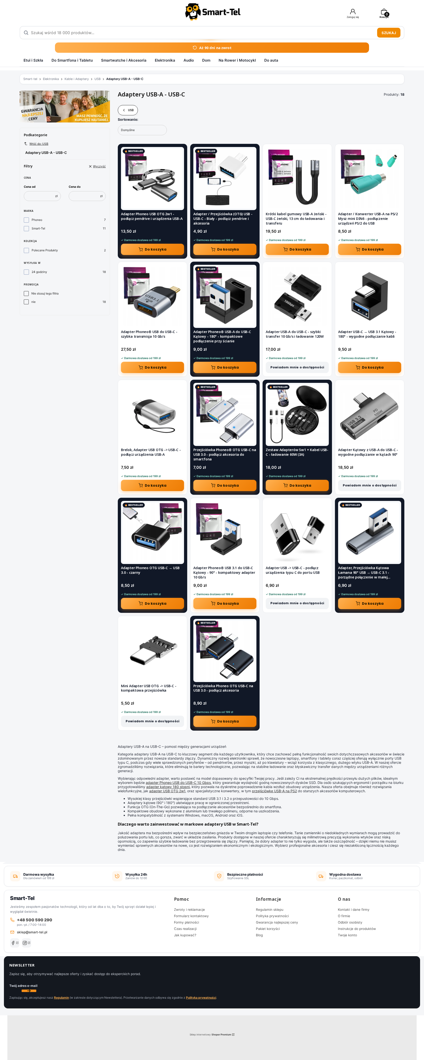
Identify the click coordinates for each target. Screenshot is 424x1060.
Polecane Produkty (45, 250)
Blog (259, 935)
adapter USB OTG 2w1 (167, 791)
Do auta (271, 60)
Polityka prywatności (272, 916)
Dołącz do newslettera (29, 990)
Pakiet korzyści (268, 929)
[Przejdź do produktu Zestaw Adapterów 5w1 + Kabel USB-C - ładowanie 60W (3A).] (297, 414)
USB (97, 79)
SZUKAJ (389, 33)
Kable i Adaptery (77, 79)
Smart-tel (30, 79)
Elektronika (165, 60)
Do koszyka (156, 249)
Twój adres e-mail (23, 986)
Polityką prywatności (201, 997)
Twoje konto (347, 935)
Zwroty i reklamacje (189, 910)
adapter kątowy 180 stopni (168, 787)
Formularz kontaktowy (191, 916)
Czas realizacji (185, 929)
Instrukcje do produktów (357, 929)
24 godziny (39, 272)
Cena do (74, 186)
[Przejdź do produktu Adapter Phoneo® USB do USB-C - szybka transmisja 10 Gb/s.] (152, 296)
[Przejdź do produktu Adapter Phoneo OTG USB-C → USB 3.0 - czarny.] (152, 532)
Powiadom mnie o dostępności (297, 367)
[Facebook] (14, 943)
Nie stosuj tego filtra (45, 293)
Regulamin (61, 997)
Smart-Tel (38, 228)
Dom (206, 60)
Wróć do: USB (38, 144)
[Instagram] (26, 943)
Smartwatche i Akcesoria (123, 60)
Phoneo (37, 220)
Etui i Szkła (33, 60)
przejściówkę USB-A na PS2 (274, 791)
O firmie (344, 916)
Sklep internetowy (210, 1034)
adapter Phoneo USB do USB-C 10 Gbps (178, 782)
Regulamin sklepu (269, 910)
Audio (189, 60)
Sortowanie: (128, 119)
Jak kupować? (185, 935)
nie (33, 302)
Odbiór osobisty (350, 922)
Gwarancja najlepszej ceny (277, 922)
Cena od (30, 186)
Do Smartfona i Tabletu (72, 60)
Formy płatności (186, 922)
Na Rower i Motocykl (237, 60)
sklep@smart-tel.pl (32, 932)
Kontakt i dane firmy (354, 910)
